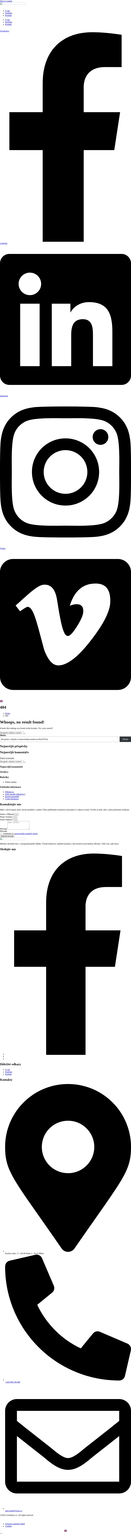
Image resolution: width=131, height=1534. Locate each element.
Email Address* (6, 819)
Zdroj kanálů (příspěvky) (15, 794)
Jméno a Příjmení (7, 814)
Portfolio (8, 13)
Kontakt (8, 15)
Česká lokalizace (12, 799)
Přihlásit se (9, 792)
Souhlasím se (20, 834)
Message (4, 829)
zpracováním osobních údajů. (26, 834)
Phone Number (6, 817)
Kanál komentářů (12, 796)
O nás (7, 11)
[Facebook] (68, 1054)
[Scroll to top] (1, 1533)
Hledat (3, 735)
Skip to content (6, 1)
